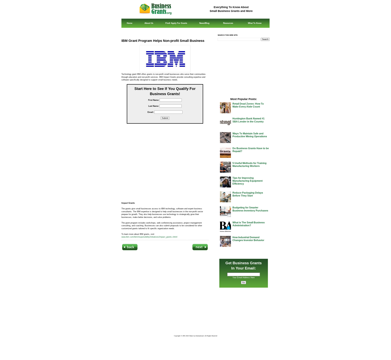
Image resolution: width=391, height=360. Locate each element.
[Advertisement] (167, 163)
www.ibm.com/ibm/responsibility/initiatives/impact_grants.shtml (149, 237)
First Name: (153, 100)
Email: (151, 112)
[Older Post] (200, 249)
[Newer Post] (129, 249)
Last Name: (153, 106)
